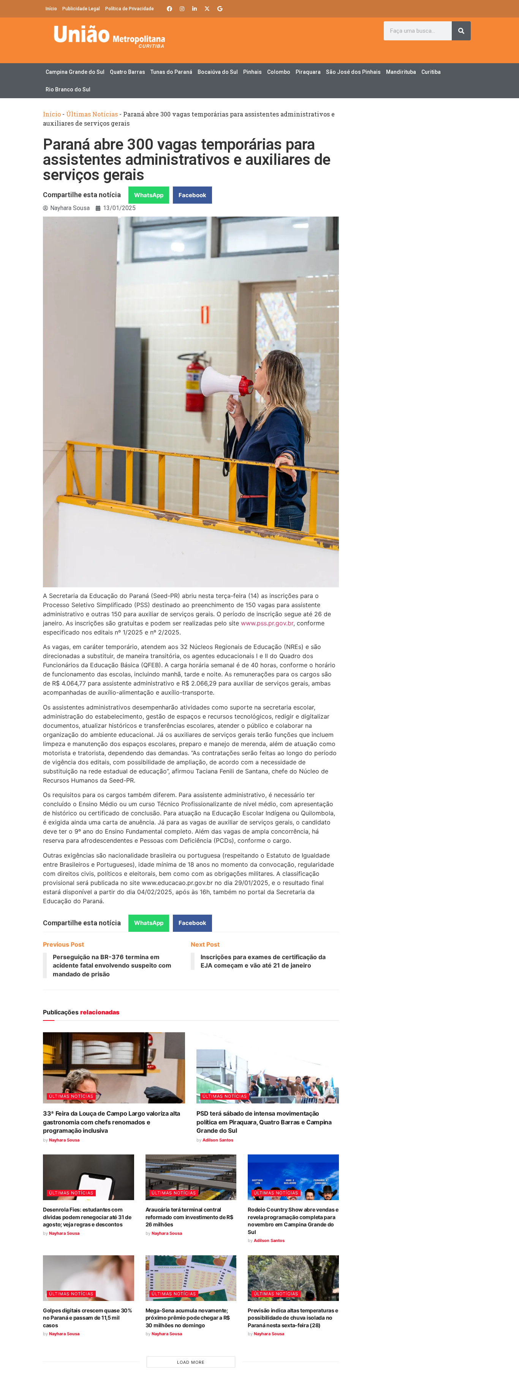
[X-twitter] (207, 8)
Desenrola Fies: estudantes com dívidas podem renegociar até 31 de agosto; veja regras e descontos (87, 1217)
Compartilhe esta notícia (82, 195)
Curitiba (431, 72)
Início (51, 8)
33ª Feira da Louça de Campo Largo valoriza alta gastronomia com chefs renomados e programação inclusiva (111, 1122)
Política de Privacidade (129, 8)
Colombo (278, 72)
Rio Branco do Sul (68, 89)
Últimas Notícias (92, 114)
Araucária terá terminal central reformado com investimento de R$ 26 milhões (189, 1217)
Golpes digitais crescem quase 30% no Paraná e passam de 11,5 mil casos (87, 1317)
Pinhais (252, 72)
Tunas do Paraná (171, 72)
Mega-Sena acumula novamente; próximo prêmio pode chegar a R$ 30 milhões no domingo (188, 1317)
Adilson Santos (218, 1140)
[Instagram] (182, 8)
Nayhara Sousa (64, 1140)
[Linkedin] (194, 8)
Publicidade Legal (81, 8)
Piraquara (308, 72)
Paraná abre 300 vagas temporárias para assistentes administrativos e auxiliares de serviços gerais (187, 160)
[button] (148, 195)
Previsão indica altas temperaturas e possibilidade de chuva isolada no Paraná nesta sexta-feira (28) (293, 1317)
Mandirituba (401, 72)
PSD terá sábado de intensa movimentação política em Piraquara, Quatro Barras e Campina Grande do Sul (263, 1122)
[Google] (219, 8)
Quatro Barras (127, 72)
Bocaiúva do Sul (218, 72)
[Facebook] (169, 8)
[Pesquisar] (461, 30)
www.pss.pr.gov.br (267, 623)
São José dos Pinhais (353, 72)
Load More (191, 1362)
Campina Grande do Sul (75, 72)
